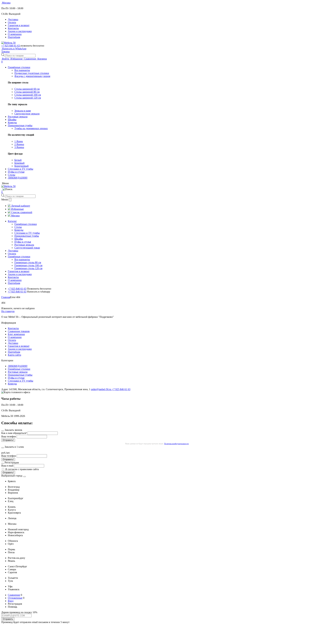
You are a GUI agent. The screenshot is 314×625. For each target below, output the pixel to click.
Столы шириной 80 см (27, 91)
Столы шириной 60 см (27, 89)
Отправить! (8, 440)
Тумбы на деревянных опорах (31, 128)
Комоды (12, 383)
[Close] (24, 476)
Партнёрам (14, 37)
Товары (5, 51)
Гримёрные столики (19, 369)
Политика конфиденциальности (176, 444)
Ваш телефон (8, 436)
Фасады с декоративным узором (32, 76)
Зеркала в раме (22, 110)
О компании (15, 34)
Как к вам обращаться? (14, 433)
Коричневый (21, 166)
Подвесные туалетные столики (31, 73)
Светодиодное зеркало (27, 113)
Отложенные (15, 597)
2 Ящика (19, 144)
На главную (8, 311)
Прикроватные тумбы (20, 374)
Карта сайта (14, 354)
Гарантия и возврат (18, 25)
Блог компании (16, 334)
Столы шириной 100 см (27, 94)
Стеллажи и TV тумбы (20, 380)
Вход (10, 600)
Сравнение (14, 595)
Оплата (12, 22)
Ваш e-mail (7, 465)
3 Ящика (19, 147)
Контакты (13, 28)
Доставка (13, 19)
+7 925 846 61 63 (10, 45)
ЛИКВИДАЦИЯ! (17, 366)
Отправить (8, 619)
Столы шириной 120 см (27, 97)
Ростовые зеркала (17, 372)
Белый (18, 160)
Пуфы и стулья (16, 377)
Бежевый (19, 163)
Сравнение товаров (19, 331)
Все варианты (22, 70)
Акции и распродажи (20, 31)
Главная (5, 297)
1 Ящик (18, 141)
